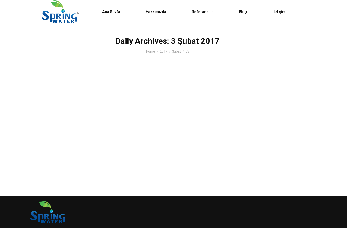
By (60, 169)
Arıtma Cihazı (41, 169)
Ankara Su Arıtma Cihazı (58, 160)
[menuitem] (111, 11)
